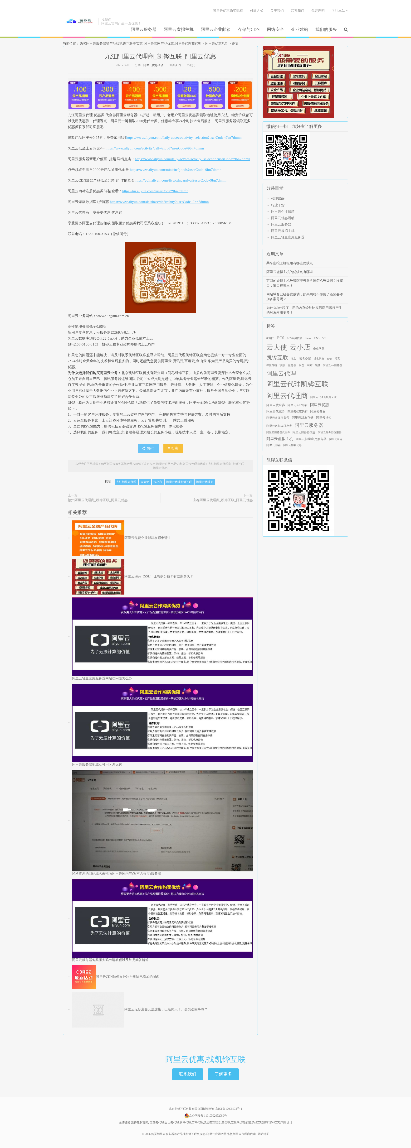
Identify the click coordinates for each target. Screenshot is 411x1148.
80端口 (270, 338)
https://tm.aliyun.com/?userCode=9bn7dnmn (155, 191)
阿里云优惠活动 (216, 43)
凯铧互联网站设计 (280, 1122)
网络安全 (275, 29)
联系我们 (297, 11)
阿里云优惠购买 (298, 411)
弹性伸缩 (271, 365)
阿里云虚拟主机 (179, 29)
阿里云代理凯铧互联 (179, 482)
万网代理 (197, 1122)
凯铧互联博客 (260, 1122)
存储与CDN (249, 29)
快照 (282, 365)
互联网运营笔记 (241, 1122)
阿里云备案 (318, 411)
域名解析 (319, 358)
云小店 (157, 482)
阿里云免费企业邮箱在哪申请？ (147, 538)
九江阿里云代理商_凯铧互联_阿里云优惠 (160, 56)
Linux (308, 338)
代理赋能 (277, 199)
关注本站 (339, 11)
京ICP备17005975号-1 (228, 1108)
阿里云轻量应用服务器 (287, 237)
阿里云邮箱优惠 (292, 445)
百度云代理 (157, 1122)
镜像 (317, 365)
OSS (316, 338)
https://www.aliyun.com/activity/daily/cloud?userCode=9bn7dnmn (155, 148)
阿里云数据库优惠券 (279, 425)
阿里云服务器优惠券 (330, 432)
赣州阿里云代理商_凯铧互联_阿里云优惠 (98, 500)
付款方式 (256, 11)
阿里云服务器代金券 (278, 432)
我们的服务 (326, 29)
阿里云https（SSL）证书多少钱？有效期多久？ (158, 576)
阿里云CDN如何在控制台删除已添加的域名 (127, 977)
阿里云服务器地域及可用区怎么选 (97, 764)
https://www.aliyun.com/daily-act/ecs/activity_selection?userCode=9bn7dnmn (184, 137)
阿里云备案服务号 (277, 417)
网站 (310, 365)
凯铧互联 (277, 358)
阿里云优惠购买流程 (228, 11)
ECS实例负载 (294, 338)
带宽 (337, 358)
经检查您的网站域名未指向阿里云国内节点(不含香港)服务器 (116, 873)
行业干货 (277, 205)
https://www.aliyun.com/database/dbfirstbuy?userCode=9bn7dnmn (159, 202)
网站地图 (263, 1134)
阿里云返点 (335, 439)
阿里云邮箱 (273, 445)
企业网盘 (318, 348)
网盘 (301, 365)
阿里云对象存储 (302, 417)
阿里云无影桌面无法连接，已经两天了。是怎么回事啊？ (166, 1009)
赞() (150, 448)
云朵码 (226, 1122)
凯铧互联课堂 (212, 1122)
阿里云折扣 (324, 417)
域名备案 (305, 358)
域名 (293, 358)
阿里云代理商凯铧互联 (323, 397)
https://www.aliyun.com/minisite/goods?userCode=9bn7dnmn (175, 170)
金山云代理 (172, 1122)
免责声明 (318, 11)
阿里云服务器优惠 (304, 432)
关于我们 (277, 11)
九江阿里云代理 (126, 482)
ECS (280, 338)
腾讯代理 (185, 1122)
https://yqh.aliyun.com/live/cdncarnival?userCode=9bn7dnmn (180, 180)
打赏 (174, 448)
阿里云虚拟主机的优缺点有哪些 (289, 272)
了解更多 (223, 1074)
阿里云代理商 (204, 482)
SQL (324, 338)
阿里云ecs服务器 (332, 365)
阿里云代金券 (275, 405)
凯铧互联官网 (139, 1122)
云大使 (145, 482)
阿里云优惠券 (275, 411)
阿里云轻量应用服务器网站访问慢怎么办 (102, 678)
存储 (329, 358)
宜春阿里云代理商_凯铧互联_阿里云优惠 (223, 500)
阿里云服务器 (144, 29)
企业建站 (299, 29)
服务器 (292, 365)
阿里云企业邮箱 (216, 29)
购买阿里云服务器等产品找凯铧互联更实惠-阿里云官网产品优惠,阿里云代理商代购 (79, 21)
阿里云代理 (281, 373)
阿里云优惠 (319, 405)
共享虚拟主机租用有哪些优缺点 (289, 263)
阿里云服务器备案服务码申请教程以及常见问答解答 (110, 960)
